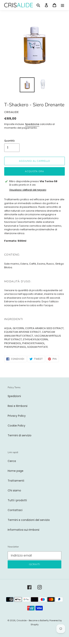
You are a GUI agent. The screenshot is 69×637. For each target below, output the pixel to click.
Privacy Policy (17, 416)
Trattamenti (16, 481)
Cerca (12, 461)
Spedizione (32, 124)
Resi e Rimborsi (17, 406)
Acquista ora (34, 171)
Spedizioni (14, 396)
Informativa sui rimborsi (23, 530)
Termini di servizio (19, 435)
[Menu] (62, 5)
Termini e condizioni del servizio (29, 520)
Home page (15, 471)
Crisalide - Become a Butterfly (32, 620)
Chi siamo (14, 490)
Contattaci (15, 510)
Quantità (9, 140)
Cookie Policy (16, 425)
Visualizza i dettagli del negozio (27, 189)
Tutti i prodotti (17, 500)
